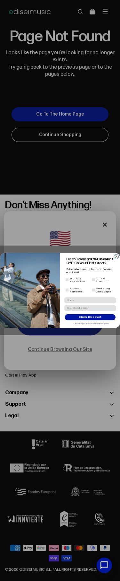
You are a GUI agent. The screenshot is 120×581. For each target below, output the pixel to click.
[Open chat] (104, 565)
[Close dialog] (116, 257)
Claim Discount (90, 317)
